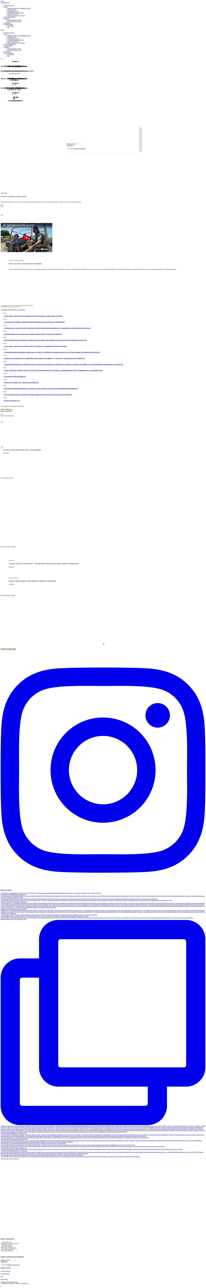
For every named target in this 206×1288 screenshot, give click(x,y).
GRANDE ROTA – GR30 (14, 20)
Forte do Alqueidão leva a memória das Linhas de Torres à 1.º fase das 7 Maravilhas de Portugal (44, 358)
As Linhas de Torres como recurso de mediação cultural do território (34, 322)
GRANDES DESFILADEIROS (15, 12)
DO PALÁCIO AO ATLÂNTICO (16, 15)
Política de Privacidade (80, 148)
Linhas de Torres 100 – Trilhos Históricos (21, 382)
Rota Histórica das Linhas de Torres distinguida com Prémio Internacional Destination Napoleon (45, 340)
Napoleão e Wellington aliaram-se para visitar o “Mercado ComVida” (33, 316)
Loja (8, 27)
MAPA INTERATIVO (10, 17)
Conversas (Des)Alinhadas (15, 376)
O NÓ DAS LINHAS (12, 14)
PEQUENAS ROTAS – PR (14, 21)
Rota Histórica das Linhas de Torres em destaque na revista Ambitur (33, 334)
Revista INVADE (5, 1274)
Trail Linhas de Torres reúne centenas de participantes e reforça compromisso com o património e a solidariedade (53, 370)
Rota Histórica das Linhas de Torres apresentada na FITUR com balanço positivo (38, 395)
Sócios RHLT (10, 26)
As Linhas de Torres (9, 5)
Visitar (5, 7)
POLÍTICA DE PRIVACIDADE (9, 1282)
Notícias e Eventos (5, 1271)
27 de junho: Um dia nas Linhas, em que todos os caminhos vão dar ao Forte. (35, 346)
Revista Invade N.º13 (12, 401)
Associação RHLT (8, 24)
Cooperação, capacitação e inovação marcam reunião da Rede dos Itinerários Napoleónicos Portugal (47, 328)
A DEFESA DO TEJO (13, 11)
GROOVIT (25, 1283)
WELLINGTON (11, 10)
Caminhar (6, 18)
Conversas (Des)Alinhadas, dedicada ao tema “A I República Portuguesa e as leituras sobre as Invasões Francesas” (52, 352)
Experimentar (7, 23)
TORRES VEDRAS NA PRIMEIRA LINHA (19, 8)
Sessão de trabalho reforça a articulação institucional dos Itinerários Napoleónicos (41, 388)
